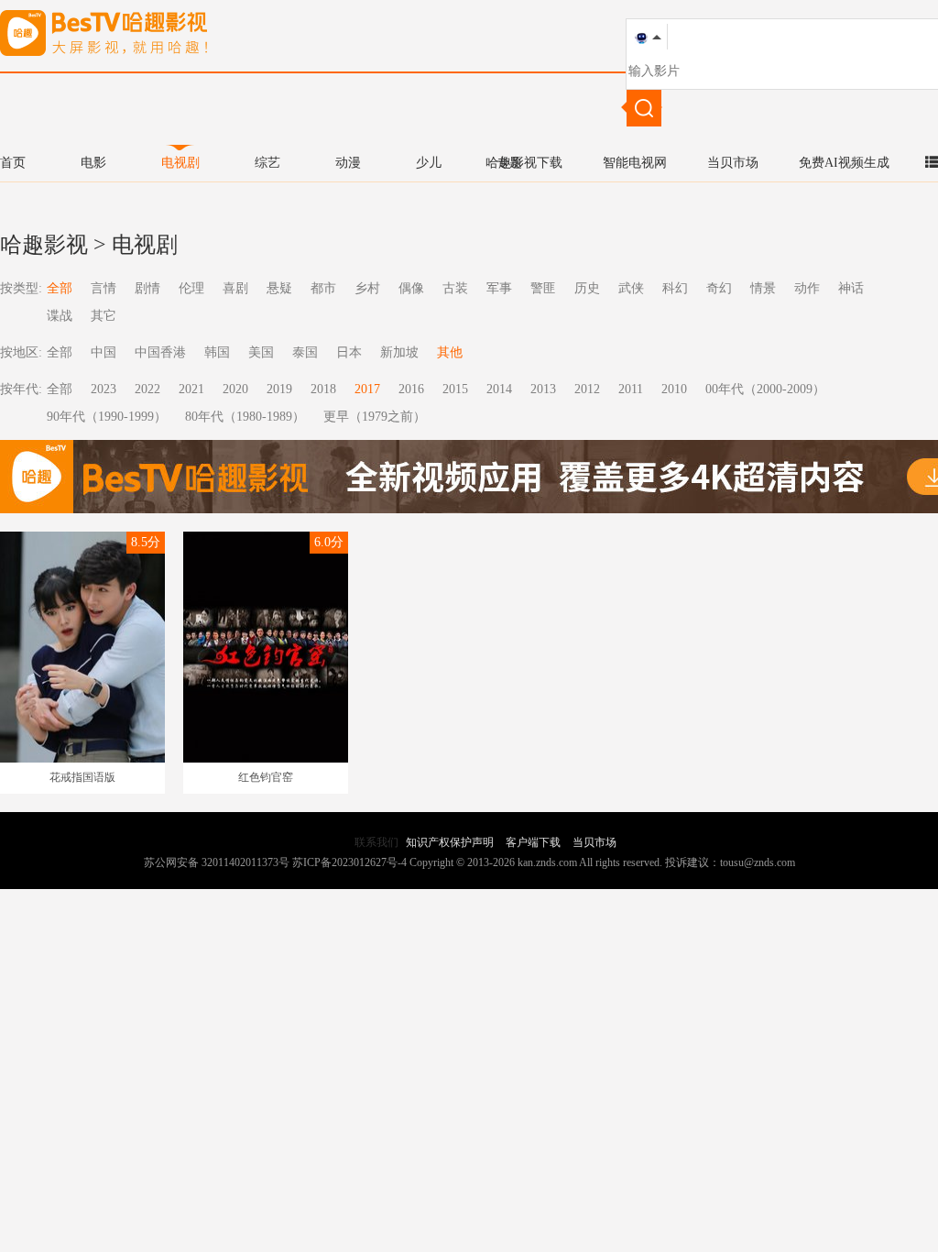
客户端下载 (533, 842)
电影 (93, 163)
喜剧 (235, 288)
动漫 (348, 163)
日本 (349, 352)
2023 (103, 389)
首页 (13, 163)
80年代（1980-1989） (245, 416)
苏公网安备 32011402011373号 (216, 862)
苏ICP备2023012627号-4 (349, 862)
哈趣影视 (44, 245)
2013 (543, 389)
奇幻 (719, 288)
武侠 (631, 288)
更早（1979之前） (374, 416)
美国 (261, 352)
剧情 (147, 288)
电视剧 (180, 163)
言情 (103, 288)
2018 (323, 389)
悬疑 (279, 288)
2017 (367, 389)
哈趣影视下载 (523, 163)
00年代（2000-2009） (765, 389)
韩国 (217, 352)
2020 (235, 389)
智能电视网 (635, 163)
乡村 (367, 288)
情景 (763, 288)
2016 (411, 389)
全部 (59, 288)
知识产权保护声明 (450, 842)
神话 (851, 288)
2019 (279, 389)
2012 (587, 389)
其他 (450, 352)
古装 (455, 288)
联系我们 (376, 842)
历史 (587, 288)
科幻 (675, 288)
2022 (147, 389)
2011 (630, 389)
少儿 (429, 163)
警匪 (543, 288)
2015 (455, 389)
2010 (674, 389)
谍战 (59, 316)
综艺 (267, 163)
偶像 (411, 288)
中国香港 (160, 352)
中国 (103, 352)
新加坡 (399, 352)
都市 (323, 288)
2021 (191, 389)
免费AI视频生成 (844, 163)
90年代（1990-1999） (107, 416)
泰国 (305, 352)
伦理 (191, 288)
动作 (807, 288)
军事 (499, 288)
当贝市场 (732, 163)
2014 (499, 389)
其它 (103, 316)
